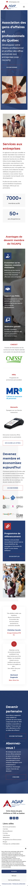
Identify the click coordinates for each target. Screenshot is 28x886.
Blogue (5, 841)
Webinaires (6, 837)
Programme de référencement (12, 839)
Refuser (14, 875)
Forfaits (5, 833)
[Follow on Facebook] (11, 818)
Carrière (5, 829)
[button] (25, 848)
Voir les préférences (14, 880)
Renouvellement (8, 831)
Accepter (14, 871)
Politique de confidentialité (18, 883)
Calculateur (6, 835)
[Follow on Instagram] (14, 818)
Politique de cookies (7, 883)
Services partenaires (9, 827)
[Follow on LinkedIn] (17, 818)
